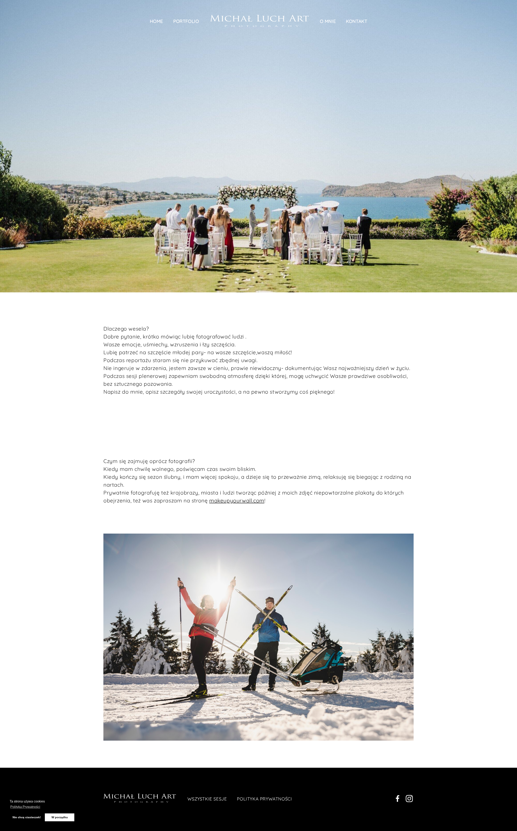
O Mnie (328, 21)
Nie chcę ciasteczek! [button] (27, 817)
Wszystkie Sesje (207, 799)
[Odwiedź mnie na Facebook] (397, 799)
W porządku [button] (59, 817)
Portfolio (186, 21)
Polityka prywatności (264, 799)
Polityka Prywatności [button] (25, 807)
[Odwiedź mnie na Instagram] (409, 799)
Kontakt (356, 21)
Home (156, 21)
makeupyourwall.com (236, 500)
